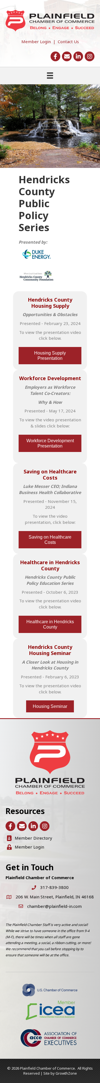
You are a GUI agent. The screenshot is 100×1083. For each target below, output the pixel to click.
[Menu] (50, 75)
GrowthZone (66, 1073)
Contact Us (68, 41)
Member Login (36, 41)
